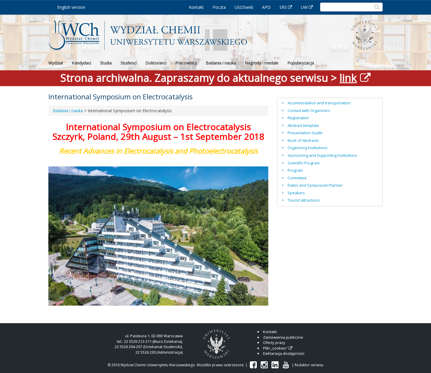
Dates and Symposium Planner (315, 185)
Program (295, 170)
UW (304, 7)
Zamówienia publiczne (283, 337)
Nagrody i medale (262, 63)
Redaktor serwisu (309, 364)
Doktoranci (156, 63)
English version (71, 7)
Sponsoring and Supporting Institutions (322, 155)
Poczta (219, 7)
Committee (297, 177)
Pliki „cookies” (275, 348)
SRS (283, 7)
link (348, 78)
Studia (106, 63)
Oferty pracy (274, 342)
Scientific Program (304, 163)
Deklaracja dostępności (283, 353)
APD (266, 7)
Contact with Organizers (309, 110)
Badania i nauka (221, 63)
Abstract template (303, 125)
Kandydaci (81, 63)
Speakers (296, 192)
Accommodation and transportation (319, 102)
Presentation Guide (305, 132)
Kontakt (196, 7)
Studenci (129, 63)
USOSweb (244, 7)
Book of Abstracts (303, 140)
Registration (298, 117)
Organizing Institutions (308, 147)
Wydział (55, 63)
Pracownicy (186, 63)
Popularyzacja (300, 63)
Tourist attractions (304, 200)
